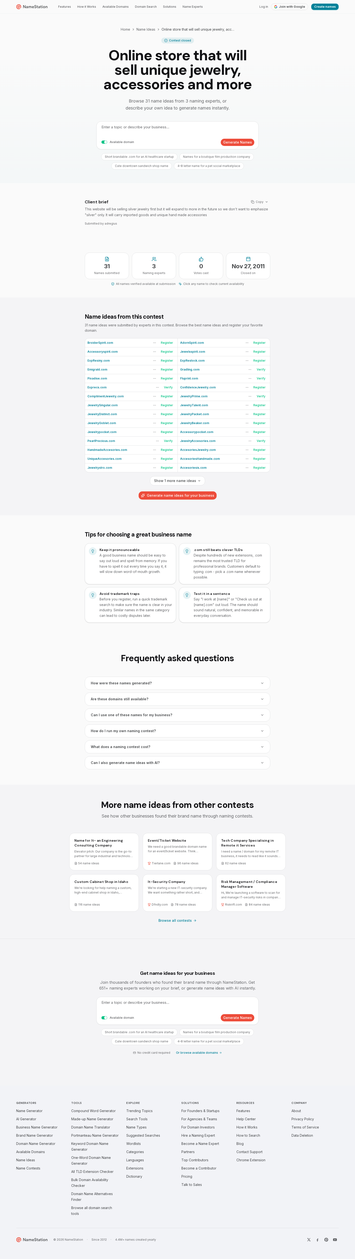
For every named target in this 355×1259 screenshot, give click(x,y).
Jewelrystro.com (99, 467)
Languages (135, 1160)
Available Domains (115, 6)
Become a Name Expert (200, 1144)
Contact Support (249, 1152)
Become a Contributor (198, 1168)
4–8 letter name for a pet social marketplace (209, 166)
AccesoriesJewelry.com (198, 450)
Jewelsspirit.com (192, 351)
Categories (135, 1152)
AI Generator (26, 1119)
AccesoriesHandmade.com (200, 459)
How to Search (248, 1135)
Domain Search (146, 6)
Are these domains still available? (119, 699)
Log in (263, 6)
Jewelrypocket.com (101, 432)
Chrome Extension (250, 1160)
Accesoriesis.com (193, 467)
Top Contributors (194, 1160)
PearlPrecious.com (101, 441)
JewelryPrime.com (193, 396)
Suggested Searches (143, 1135)
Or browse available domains (197, 1052)
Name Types (136, 1127)
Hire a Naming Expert (198, 1135)
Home (125, 29)
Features (64, 6)
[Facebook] (317, 1240)
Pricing (186, 1176)
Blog (240, 1144)
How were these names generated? (121, 683)
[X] (309, 1240)
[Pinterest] (326, 1240)
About (296, 1111)
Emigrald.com (97, 369)
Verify (261, 369)
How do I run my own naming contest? (123, 731)
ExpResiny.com (98, 360)
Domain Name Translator (90, 1127)
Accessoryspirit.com (102, 351)
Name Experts (193, 6)
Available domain (122, 142)
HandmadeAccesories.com (107, 450)
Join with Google (292, 6)
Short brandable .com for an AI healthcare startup (139, 156)
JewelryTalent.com (194, 405)
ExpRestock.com (192, 360)
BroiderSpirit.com (100, 342)
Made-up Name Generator (92, 1119)
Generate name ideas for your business (180, 495)
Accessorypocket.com (196, 432)
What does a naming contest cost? (120, 747)
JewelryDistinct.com (102, 414)
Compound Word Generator (93, 1111)
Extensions (134, 1168)
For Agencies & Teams (199, 1119)
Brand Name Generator (34, 1135)
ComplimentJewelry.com (105, 396)
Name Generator (29, 1111)
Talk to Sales (191, 1185)
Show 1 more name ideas (175, 481)
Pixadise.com (97, 378)
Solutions (169, 6)
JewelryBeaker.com (194, 423)
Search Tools (137, 1119)
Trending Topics (139, 1111)
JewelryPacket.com (194, 414)
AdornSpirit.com (192, 342)
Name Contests (28, 1168)
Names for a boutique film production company (216, 156)
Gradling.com (189, 369)
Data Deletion (302, 1135)
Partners (188, 1152)
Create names (325, 6)
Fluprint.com (189, 378)
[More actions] (154, 343)
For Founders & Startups (200, 1111)
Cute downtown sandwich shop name (141, 166)
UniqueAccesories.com (104, 459)
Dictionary (134, 1176)
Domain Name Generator (35, 1144)
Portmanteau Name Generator (95, 1135)
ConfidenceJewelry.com (198, 387)
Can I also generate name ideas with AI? (125, 763)
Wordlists (133, 1144)
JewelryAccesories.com (197, 441)
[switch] (104, 142)
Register (167, 342)
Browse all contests (175, 920)
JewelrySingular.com (102, 405)
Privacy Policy (302, 1119)
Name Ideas (145, 29)
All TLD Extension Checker (92, 1172)
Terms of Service (305, 1127)
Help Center (246, 1119)
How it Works (86, 6)
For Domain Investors (198, 1127)
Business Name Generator (36, 1127)
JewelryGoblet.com (101, 423)
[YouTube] (335, 1240)
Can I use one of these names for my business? (131, 715)
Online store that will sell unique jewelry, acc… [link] (198, 29)
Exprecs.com (96, 387)
